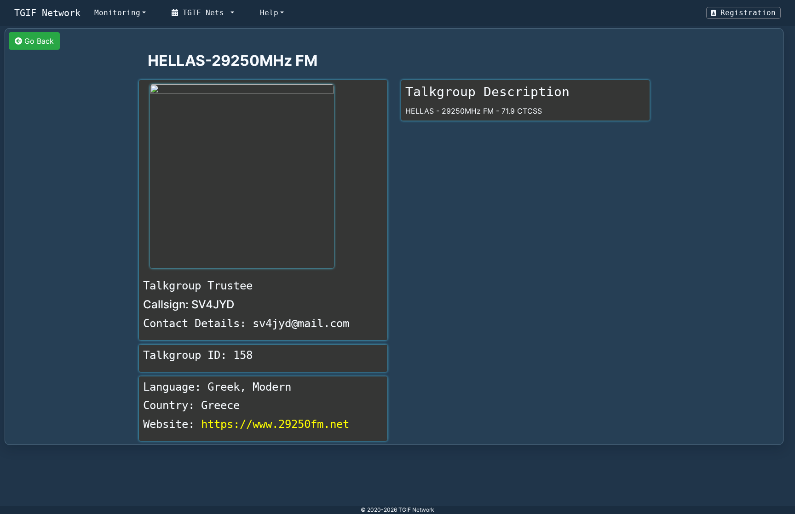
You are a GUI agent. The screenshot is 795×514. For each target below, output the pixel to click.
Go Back (38, 41)
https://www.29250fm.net (275, 424)
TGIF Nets (203, 12)
